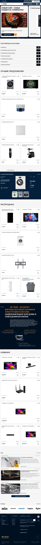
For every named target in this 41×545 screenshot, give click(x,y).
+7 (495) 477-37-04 (28, 1)
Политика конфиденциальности (5, 524)
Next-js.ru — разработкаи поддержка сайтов (35, 542)
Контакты (3, 521)
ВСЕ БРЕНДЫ (38, 503)
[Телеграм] (35, 1)
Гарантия (13, 524)
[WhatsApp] (37, 1)
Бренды (13, 521)
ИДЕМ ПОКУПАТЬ (7, 34)
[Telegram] (38, 517)
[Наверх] (38, 537)
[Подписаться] (34, 520)
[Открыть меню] (38, 4)
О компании (4, 520)
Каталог (13, 520)
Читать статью (23, 466)
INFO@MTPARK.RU (23, 532)
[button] (14, 4)
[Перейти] (15, 34)
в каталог (38, 174)
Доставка (13, 523)
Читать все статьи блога (20, 496)
